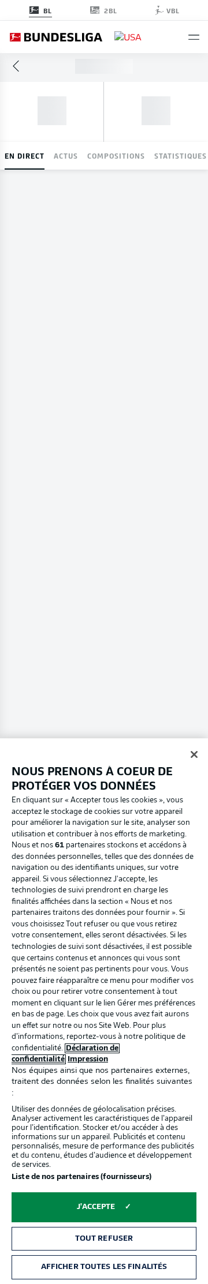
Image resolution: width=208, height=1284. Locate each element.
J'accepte (96, 1207)
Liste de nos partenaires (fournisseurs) (81, 1177)
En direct (24, 155)
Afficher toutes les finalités (104, 1267)
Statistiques (180, 155)
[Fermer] (194, 754)
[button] (194, 37)
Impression (88, 1059)
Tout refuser (104, 1238)
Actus (66, 155)
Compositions (116, 155)
